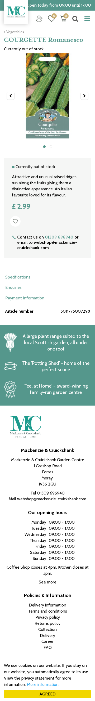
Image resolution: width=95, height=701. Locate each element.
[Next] (84, 96)
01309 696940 (59, 237)
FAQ (48, 647)
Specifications (17, 277)
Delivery (47, 635)
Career (47, 641)
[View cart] (63, 19)
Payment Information (24, 297)
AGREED (47, 693)
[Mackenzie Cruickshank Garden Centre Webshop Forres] (16, 12)
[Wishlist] (51, 19)
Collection (47, 629)
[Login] (40, 19)
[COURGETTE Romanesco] (47, 95)
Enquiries (13, 287)
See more (47, 582)
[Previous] (11, 96)
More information (43, 684)
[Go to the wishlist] (49, 19)
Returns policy (47, 623)
